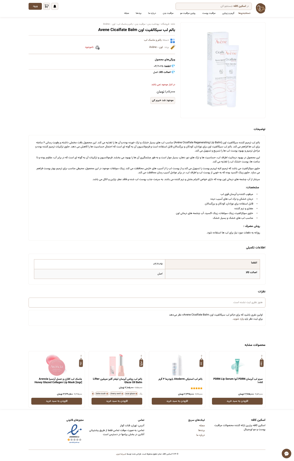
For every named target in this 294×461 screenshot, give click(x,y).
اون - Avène (156, 47)
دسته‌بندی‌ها (244, 13)
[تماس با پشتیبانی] (286, 453)
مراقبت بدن (168, 13)
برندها (138, 13)
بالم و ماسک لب (153, 40)
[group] (223, 69)
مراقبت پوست (208, 13)
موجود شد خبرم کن (163, 100)
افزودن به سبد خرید (237, 401)
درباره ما (152, 13)
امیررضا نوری (121, 454)
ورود (35, 6)
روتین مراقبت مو (187, 13)
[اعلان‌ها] (54, 6)
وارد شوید (238, 319)
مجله (126, 13)
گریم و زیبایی (228, 13)
